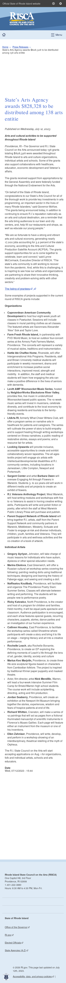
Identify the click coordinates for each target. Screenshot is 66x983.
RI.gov (8, 934)
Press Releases (20, 46)
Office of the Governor (16, 927)
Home (5, 46)
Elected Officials (13, 942)
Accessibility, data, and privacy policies (32, 976)
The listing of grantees (17, 289)
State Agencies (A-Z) (15, 950)
